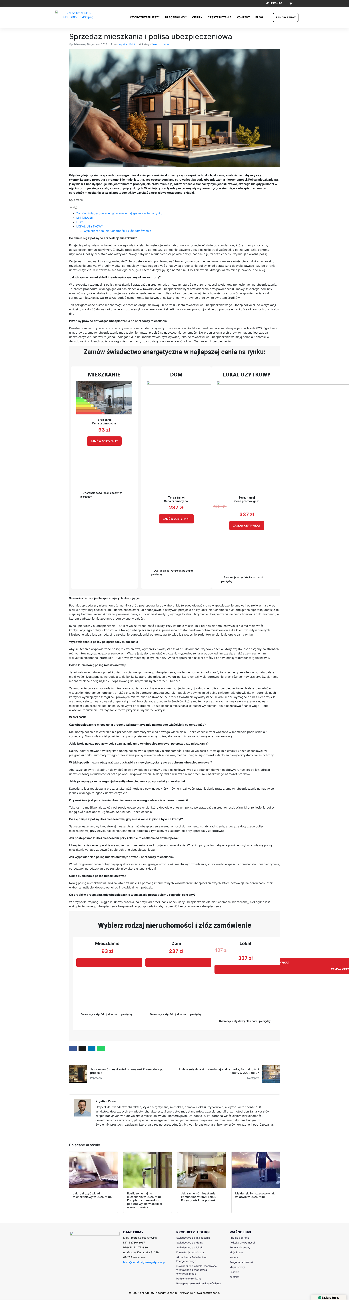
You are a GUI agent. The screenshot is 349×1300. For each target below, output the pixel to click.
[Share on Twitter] (82, 1048)
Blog (259, 17)
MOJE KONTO (274, 3)
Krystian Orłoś (127, 44)
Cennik (197, 17)
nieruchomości (161, 44)
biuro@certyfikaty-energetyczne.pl (144, 1261)
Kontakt (243, 17)
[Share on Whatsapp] (101, 1048)
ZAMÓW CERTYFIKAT (104, 441)
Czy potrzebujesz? (145, 17)
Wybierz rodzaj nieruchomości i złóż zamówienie (117, 231)
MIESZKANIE (85, 217)
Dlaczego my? (176, 17)
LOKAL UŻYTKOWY (89, 226)
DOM (79, 222)
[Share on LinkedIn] (91, 1048)
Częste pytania (219, 17)
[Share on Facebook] (73, 1048)
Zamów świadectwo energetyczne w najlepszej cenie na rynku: (119, 213)
